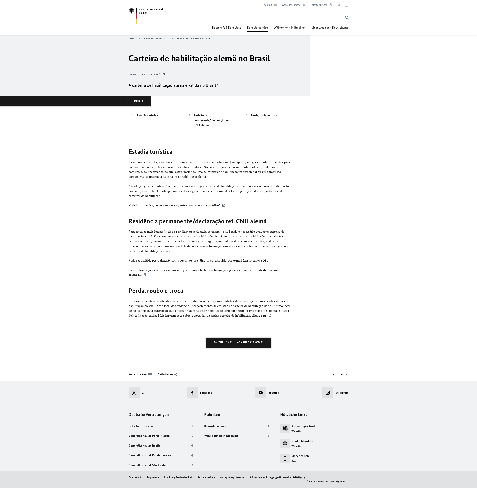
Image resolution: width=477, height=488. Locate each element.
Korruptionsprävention (232, 477)
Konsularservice (257, 29)
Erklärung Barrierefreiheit (178, 477)
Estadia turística (147, 115)
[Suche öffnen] (346, 16)
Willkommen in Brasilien (289, 27)
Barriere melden (206, 477)
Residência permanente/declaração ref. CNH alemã (212, 120)
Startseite (134, 38)
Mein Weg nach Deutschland (329, 27)
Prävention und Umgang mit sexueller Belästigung (277, 477)
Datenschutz (135, 477)
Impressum (153, 477)
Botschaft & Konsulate (226, 27)
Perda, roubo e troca (264, 115)
